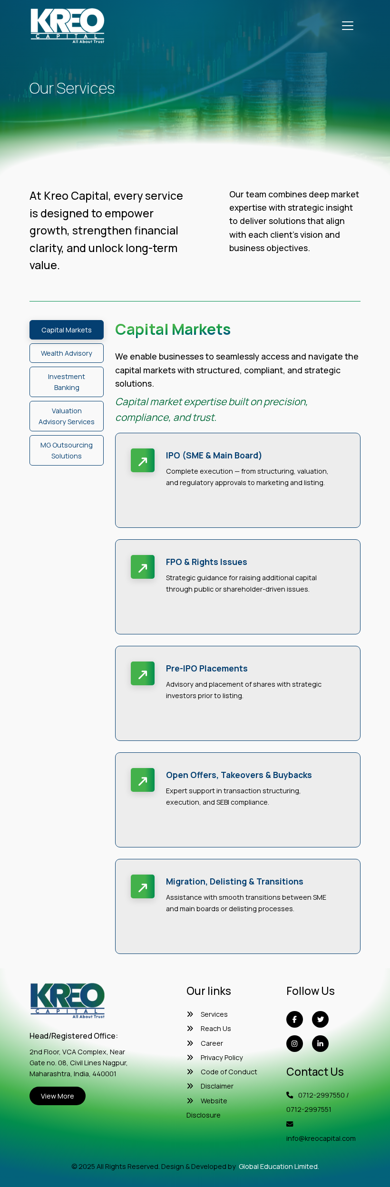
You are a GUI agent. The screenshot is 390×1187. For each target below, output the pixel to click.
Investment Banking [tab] (66, 382)
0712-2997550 (321, 1094)
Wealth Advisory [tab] (66, 353)
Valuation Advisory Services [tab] (67, 416)
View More (57, 1095)
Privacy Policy (222, 1057)
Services (214, 1014)
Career (212, 1043)
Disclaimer (217, 1085)
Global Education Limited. (279, 1166)
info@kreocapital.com (321, 1138)
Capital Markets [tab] (66, 329)
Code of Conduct (229, 1071)
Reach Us (216, 1028)
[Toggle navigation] (348, 26)
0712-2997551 (309, 1109)
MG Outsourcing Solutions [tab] (66, 450)
